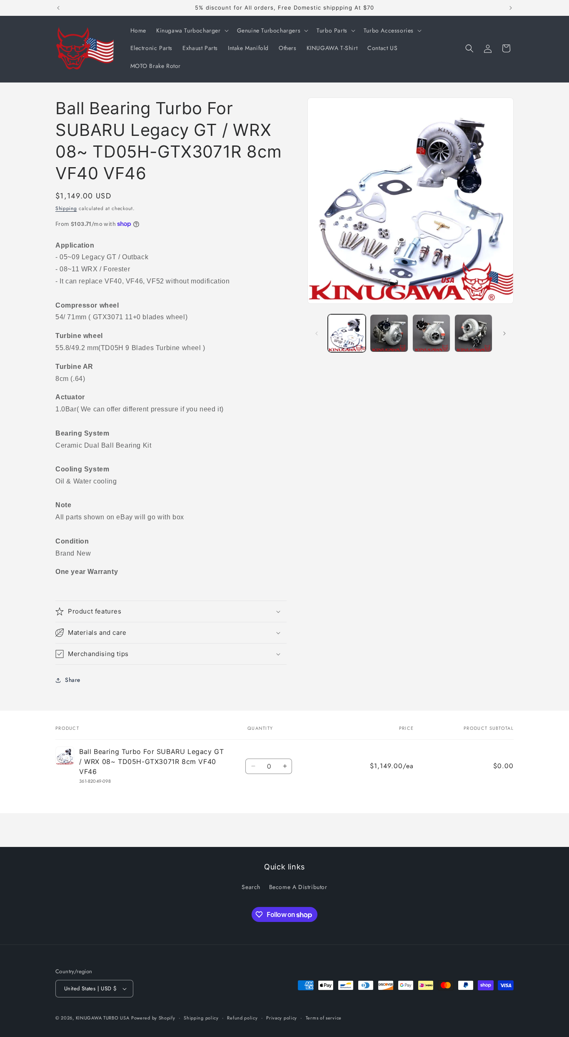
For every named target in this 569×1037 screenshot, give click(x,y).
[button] (191, 30)
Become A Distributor (298, 887)
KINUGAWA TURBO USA (103, 1017)
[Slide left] (316, 333)
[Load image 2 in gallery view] (389, 333)
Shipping (66, 208)
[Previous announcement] (58, 8)
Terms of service (324, 1017)
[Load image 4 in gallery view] (473, 333)
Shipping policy (201, 1017)
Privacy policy (281, 1017)
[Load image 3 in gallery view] (431, 333)
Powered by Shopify (153, 1017)
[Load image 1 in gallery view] (347, 333)
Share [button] (72, 680)
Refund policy (242, 1017)
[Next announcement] (511, 8)
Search (251, 887)
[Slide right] (504, 333)
